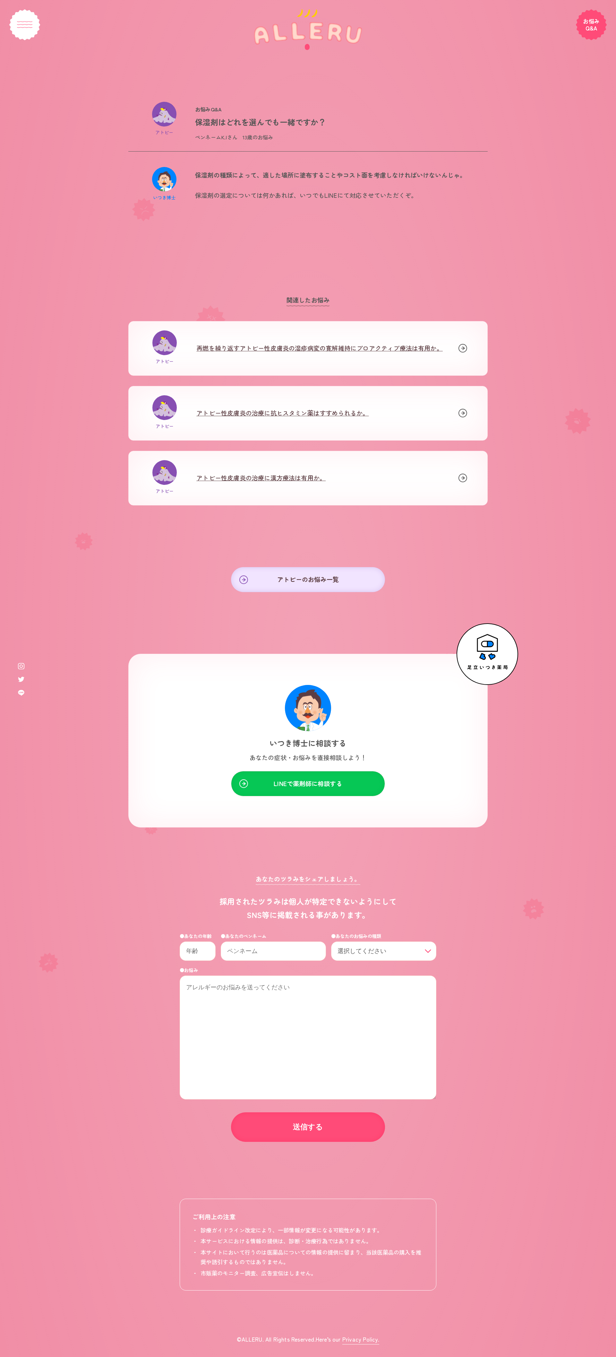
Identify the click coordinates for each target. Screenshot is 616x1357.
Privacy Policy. (360, 1339)
